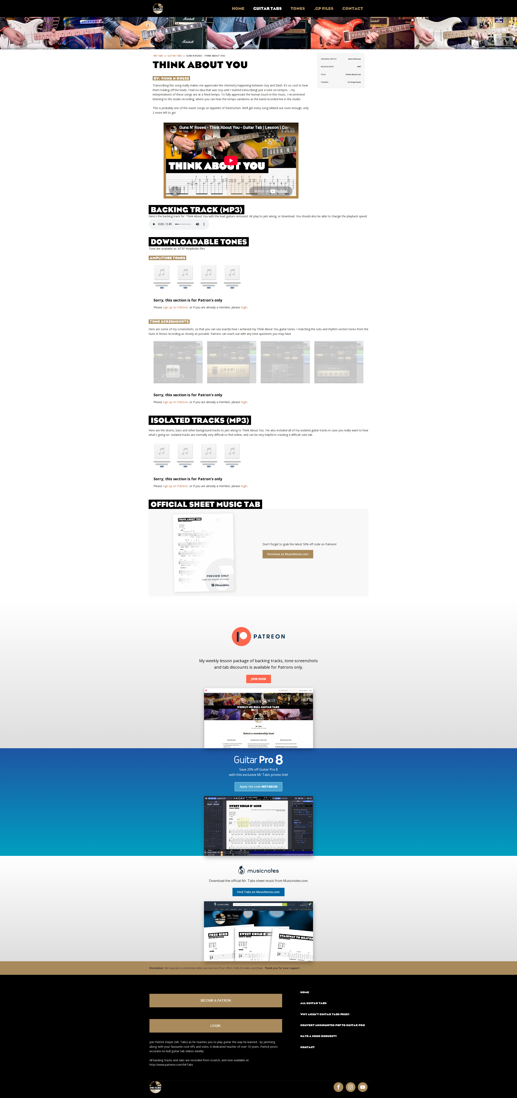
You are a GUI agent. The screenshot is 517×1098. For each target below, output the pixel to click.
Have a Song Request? (318, 1036)
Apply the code (258, 786)
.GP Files (323, 8)
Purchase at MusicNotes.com (287, 554)
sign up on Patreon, (176, 307)
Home (238, 8)
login (244, 307)
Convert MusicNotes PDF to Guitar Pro (332, 1025)
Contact (352, 8)
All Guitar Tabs (313, 1003)
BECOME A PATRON (216, 1000)
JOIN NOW (258, 679)
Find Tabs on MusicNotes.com (258, 892)
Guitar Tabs (267, 8)
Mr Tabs (158, 55)
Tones (298, 8)
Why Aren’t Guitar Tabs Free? (324, 1014)
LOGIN (215, 1025)
